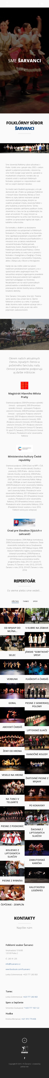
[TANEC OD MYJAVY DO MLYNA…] (12, 609)
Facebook (24, 1058)
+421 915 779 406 (28, 1019)
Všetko (15, 601)
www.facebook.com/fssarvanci (18, 969)
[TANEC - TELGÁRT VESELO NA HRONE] (12, 756)
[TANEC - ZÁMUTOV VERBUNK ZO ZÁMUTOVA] (12, 660)
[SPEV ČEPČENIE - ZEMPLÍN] (12, 886)
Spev (35, 601)
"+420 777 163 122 (31, 1008)
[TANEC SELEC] (12, 636)
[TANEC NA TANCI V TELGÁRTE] (12, 780)
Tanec (26, 601)
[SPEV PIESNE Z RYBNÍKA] (12, 862)
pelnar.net (24, 1066)
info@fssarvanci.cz (13, 964)
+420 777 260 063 (30, 997)
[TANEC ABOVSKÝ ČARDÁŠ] (12, 708)
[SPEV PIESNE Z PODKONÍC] (12, 807)
